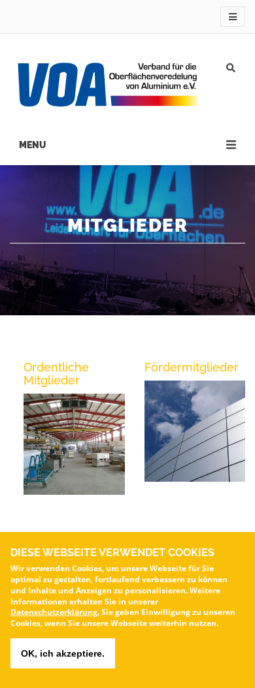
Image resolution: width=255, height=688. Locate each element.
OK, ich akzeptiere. (63, 653)
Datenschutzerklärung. (54, 612)
